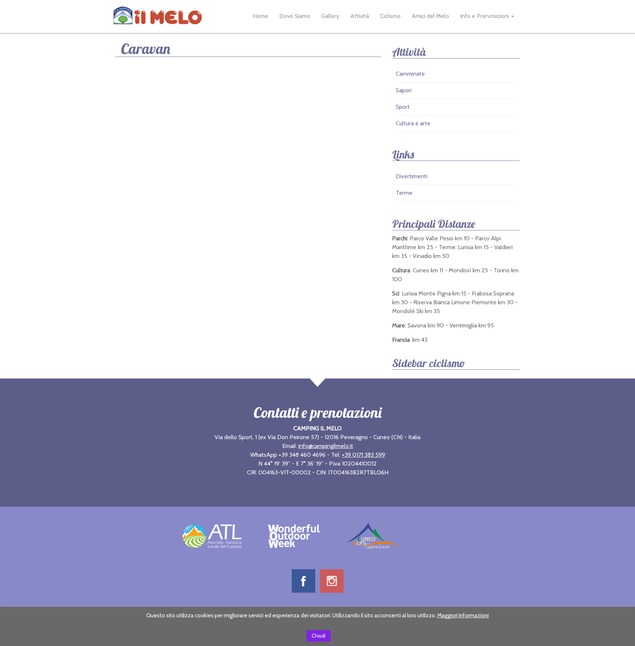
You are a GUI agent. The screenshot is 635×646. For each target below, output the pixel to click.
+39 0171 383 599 (363, 454)
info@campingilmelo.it (325, 445)
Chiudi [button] (319, 635)
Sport (403, 106)
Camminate (410, 73)
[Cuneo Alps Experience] (375, 535)
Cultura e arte (413, 123)
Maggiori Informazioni (463, 615)
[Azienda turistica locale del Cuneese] (212, 535)
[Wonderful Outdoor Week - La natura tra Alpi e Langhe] (294, 535)
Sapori (404, 90)
